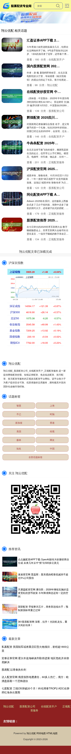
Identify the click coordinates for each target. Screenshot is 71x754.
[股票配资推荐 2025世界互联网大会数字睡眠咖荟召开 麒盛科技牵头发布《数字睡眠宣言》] (12, 225)
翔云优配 (8, 706)
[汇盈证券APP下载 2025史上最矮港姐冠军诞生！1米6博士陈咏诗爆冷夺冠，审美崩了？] (12, 45)
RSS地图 (41, 733)
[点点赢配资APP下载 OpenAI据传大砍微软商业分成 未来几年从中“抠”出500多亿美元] (9, 562)
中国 (52, 448)
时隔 (52, 414)
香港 (52, 422)
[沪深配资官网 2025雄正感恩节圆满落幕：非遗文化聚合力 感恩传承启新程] (12, 173)
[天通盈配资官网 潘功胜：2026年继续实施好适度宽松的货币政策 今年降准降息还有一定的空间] (9, 593)
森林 (19, 440)
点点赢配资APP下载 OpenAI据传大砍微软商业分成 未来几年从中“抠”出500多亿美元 (43, 561)
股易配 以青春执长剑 (14, 669)
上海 (52, 405)
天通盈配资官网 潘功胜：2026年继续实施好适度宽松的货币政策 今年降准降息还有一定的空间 (43, 593)
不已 (19, 414)
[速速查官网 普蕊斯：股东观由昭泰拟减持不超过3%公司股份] (9, 577)
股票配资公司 (27, 706)
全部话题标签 (35, 457)
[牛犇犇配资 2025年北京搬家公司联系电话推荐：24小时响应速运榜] (12, 147)
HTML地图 (51, 733)
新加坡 (18, 422)
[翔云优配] (17, 5)
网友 (52, 440)
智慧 (19, 405)
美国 (19, 431)
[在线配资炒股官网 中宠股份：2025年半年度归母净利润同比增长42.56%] (12, 96)
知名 (19, 448)
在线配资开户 (49, 706)
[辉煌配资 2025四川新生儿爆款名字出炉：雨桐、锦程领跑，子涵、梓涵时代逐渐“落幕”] (12, 122)
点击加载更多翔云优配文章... (36, 251)
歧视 (52, 431)
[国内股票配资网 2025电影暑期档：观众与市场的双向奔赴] (12, 70)
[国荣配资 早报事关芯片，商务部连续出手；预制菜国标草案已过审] (9, 609)
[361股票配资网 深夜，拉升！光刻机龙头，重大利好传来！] (9, 624)
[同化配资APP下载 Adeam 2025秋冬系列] (12, 199)
